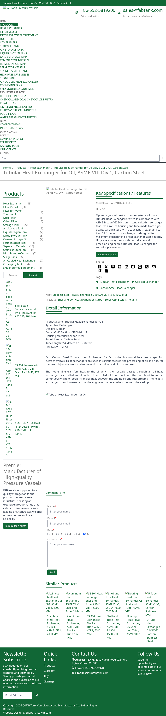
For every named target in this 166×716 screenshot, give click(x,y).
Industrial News (11, 128)
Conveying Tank (11, 85)
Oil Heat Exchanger (147, 282)
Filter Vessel (8, 32)
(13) (41, 221)
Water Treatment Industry (18, 117)
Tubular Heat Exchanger (114, 282)
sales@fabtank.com (143, 10)
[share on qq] (106, 271)
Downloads (8, 131)
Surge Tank (8, 78)
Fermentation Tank (13, 64)
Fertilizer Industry (13, 96)
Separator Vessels (12, 67)
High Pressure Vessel (14, 74)
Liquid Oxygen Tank (13, 53)
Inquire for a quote (15, 525)
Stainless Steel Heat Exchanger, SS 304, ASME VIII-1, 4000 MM (90, 295)
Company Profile (12, 138)
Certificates (8, 142)
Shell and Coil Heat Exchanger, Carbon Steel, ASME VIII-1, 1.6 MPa (97, 299)
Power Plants (9, 103)
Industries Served (12, 92)
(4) (28, 264)
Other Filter (8, 42)
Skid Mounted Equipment (18, 89)
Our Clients (8, 149)
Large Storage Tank (13, 56)
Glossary (49, 671)
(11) (41, 212)
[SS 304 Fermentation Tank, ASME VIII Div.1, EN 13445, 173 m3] (9, 370)
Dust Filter (7, 39)
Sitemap (49, 681)
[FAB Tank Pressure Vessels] (21, 12)
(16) (32, 242)
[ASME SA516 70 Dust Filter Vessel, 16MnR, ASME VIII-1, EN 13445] (9, 428)
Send (52, 572)
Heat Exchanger (11, 28)
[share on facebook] (99, 267)
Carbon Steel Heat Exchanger (117, 288)
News (4, 121)
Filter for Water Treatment (19, 35)
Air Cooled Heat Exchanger (19, 81)
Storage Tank (9, 46)
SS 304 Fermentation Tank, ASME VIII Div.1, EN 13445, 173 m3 (27, 370)
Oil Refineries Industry (16, 106)
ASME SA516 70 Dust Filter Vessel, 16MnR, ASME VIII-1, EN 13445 (27, 428)
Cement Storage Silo (14, 60)
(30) (163, 32)
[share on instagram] (113, 267)
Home (4, 21)
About (4, 135)
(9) (32, 250)
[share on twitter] (106, 267)
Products (7, 24)
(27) (163, 46)
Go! (37, 694)
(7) (41, 232)
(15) (31, 246)
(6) (41, 218)
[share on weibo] (99, 271)
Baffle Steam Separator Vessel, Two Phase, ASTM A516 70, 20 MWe (25, 311)
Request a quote (107, 254)
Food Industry (10, 114)
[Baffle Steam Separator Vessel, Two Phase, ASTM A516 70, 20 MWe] (9, 311)
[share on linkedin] (126, 267)
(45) (29, 203)
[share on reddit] (133, 267)
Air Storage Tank (12, 49)
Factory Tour (9, 146)
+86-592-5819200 (98, 10)
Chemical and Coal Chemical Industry (26, 99)
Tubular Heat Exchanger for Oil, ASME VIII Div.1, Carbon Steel (91, 167)
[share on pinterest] (119, 267)
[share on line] (140, 267)
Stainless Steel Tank (14, 71)
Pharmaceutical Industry (18, 110)
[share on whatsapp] (146, 267)
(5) (41, 235)
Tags (46, 676)
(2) (41, 239)
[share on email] (154, 267)
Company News (10, 124)
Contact (6, 153)
